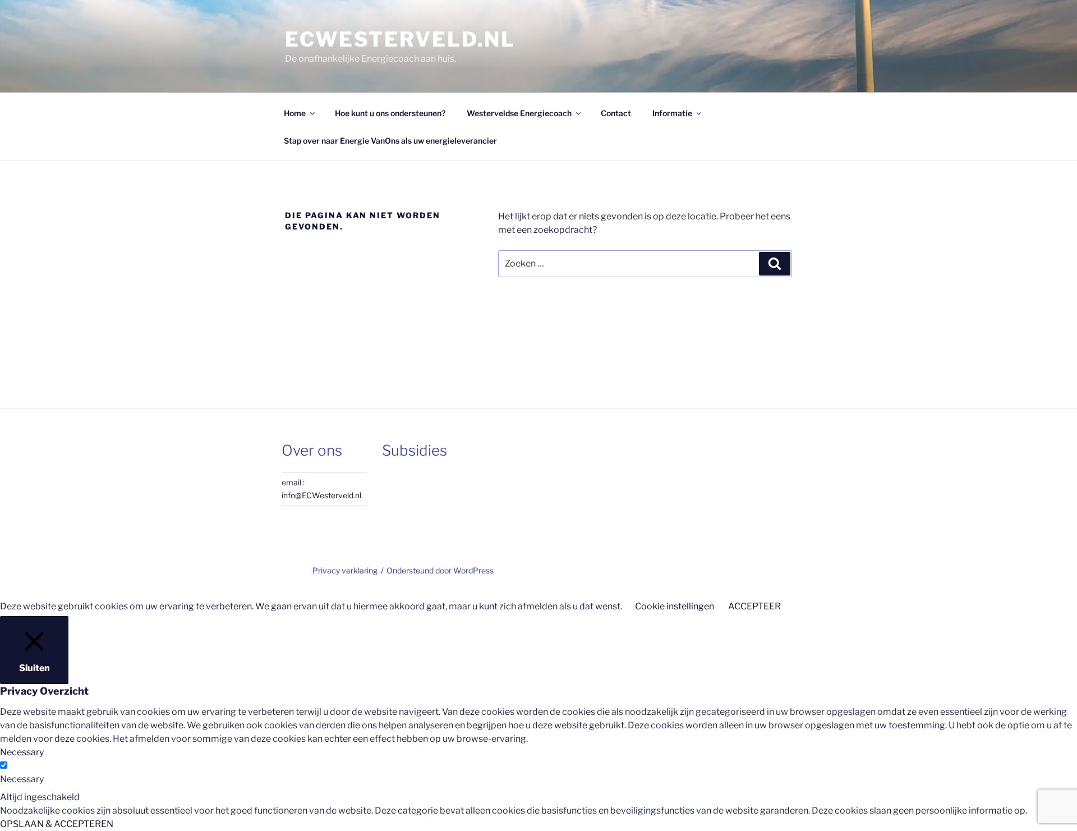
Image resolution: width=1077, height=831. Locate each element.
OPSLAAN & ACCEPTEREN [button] (56, 824)
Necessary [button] (22, 752)
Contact (616, 113)
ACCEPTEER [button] (754, 606)
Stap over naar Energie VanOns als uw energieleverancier (390, 140)
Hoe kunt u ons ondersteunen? (390, 113)
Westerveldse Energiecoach (519, 113)
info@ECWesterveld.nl (321, 495)
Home (295, 113)
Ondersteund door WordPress (440, 570)
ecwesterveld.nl (400, 39)
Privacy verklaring (345, 570)
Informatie (672, 113)
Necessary (22, 779)
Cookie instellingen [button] (674, 606)
